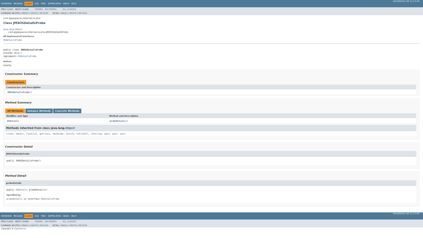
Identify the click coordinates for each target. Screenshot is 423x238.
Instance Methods (39, 111)
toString (96, 133)
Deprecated (54, 3)
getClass (44, 133)
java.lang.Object (12, 29)
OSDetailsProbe (12, 40)
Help (73, 3)
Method (44, 13)
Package (18, 3)
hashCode (58, 133)
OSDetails (13, 121)
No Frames (51, 9)
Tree (43, 3)
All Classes (69, 9)
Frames (39, 9)
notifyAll (82, 133)
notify (70, 133)
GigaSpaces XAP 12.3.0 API (406, 1)
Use (37, 3)
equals (20, 133)
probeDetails (118, 121)
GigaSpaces (20, 228)
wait (107, 133)
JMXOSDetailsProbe (18, 92)
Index (66, 3)
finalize (31, 133)
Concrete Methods (67, 111)
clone (9, 133)
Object (18, 53)
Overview (6, 3)
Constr (34, 13)
